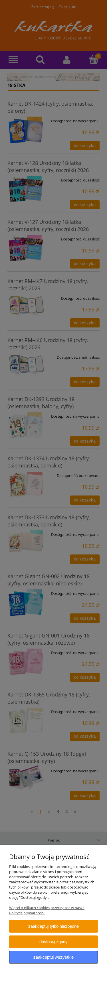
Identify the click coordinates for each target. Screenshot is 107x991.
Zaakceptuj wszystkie (53, 957)
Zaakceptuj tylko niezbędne (53, 926)
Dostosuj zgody (53, 941)
